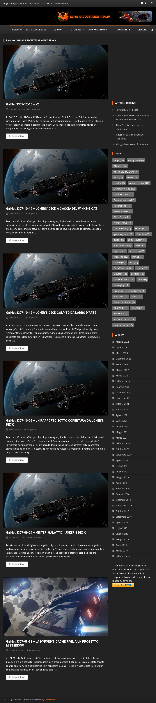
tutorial (137, 307)
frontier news (122, 222)
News (15, 29)
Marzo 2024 (122, 353)
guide (119, 239)
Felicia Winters (122, 211)
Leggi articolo (18, 136)
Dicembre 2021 (123, 392)
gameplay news (123, 234)
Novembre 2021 (124, 398)
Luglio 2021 (121, 420)
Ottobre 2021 (122, 403)
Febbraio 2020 (123, 488)
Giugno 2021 (122, 426)
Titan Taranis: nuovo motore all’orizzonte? (130, 127)
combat (119, 183)
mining (137, 256)
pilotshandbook (124, 279)
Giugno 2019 (122, 533)
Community (123, 29)
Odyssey (120, 273)
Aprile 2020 (121, 482)
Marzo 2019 (122, 550)
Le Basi (58, 29)
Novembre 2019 (124, 505)
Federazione (122, 205)
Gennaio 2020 (122, 494)
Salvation (120, 296)
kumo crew (137, 251)
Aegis (119, 160)
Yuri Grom (120, 313)
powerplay (121, 285)
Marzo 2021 (122, 437)
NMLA (142, 268)
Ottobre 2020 (122, 449)
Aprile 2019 (121, 545)
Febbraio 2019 (123, 556)
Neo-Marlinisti (123, 268)
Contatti (46, 3)
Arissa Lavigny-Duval (126, 171)
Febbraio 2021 (123, 443)
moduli (119, 262)
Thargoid (120, 307)
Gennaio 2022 (122, 386)
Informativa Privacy (61, 3)
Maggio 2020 (122, 477)
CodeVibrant (49, 699)
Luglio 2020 (121, 465)
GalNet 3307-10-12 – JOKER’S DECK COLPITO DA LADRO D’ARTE (51, 312)
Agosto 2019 (122, 522)
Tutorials (75, 29)
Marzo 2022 (122, 375)
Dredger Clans (123, 194)
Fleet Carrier (121, 217)
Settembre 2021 (124, 409)
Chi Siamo (34, 3)
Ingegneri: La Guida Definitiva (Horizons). (130, 136)
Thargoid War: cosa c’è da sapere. (132, 144)
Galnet (141, 228)
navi (133, 262)
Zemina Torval (123, 324)
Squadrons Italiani (124, 302)
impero (119, 251)
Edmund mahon (124, 200)
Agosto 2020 (122, 460)
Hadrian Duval (122, 245)
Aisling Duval (136, 160)
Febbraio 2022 (123, 381)
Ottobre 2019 (122, 511)
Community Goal (124, 188)
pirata (142, 279)
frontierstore (122, 228)
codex (132, 177)
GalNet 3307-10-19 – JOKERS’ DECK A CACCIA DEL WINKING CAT (51, 208)
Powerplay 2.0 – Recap (127, 109)
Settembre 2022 (124, 364)
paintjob (137, 273)
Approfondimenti (99, 29)
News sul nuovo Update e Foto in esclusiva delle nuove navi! (132, 117)
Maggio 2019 (122, 539)
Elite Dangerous (36, 29)
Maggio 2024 (122, 341)
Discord (142, 29)
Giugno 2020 (122, 471)
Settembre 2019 (124, 516)
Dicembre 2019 (123, 499)
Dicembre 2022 (123, 358)
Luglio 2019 (121, 528)
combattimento (139, 183)
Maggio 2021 (122, 432)
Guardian (143, 234)
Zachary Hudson (124, 319)
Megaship (121, 256)
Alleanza (120, 165)
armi (118, 177)
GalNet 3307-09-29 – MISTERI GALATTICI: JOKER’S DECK (46, 532)
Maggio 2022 (122, 370)
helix (139, 245)
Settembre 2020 (124, 454)
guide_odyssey (137, 239)
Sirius (136, 296)
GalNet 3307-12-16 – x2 (22, 104)
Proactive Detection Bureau (129, 290)
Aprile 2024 (121, 347)
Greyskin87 (34, 109)
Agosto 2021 (122, 415)
